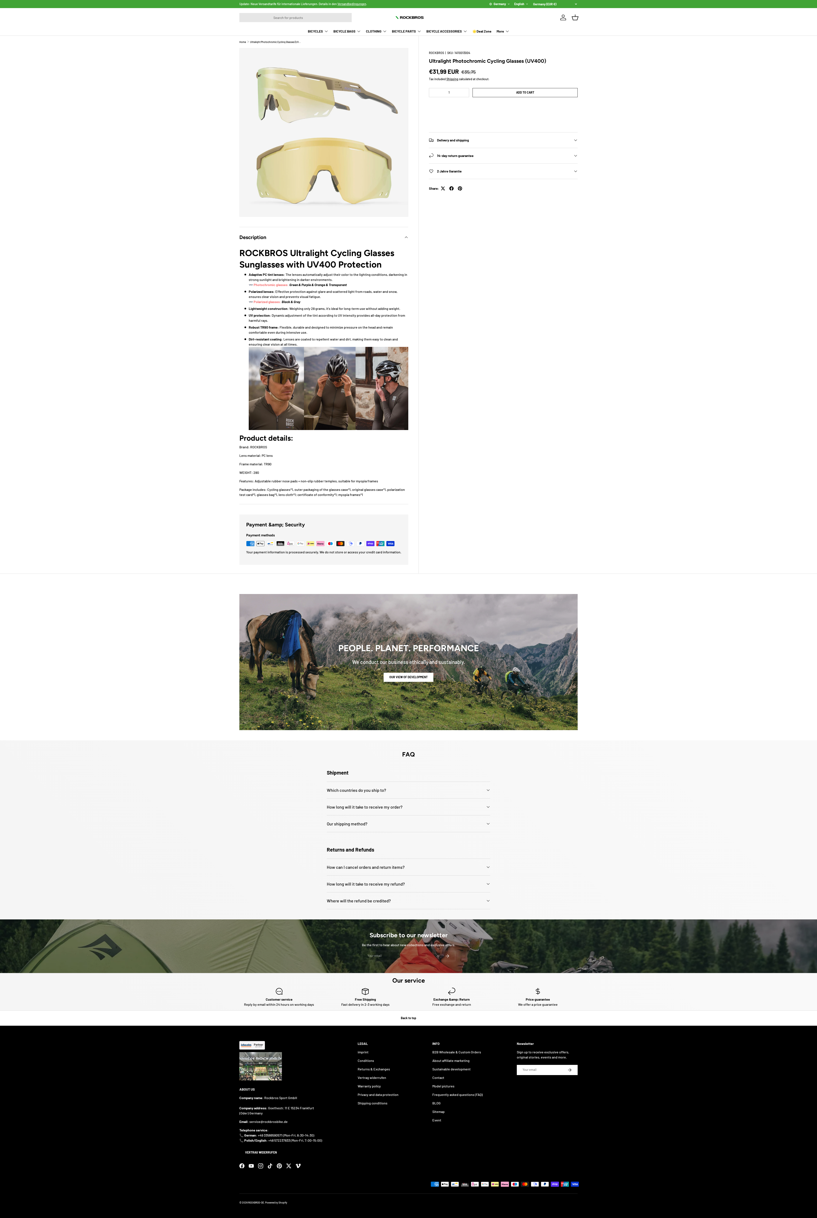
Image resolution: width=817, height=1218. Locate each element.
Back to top (408, 1018)
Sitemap (438, 1112)
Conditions (366, 1060)
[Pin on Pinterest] (460, 188)
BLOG (436, 1103)
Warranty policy (369, 1086)
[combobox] (295, 17)
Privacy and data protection (378, 1095)
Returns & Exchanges (374, 1069)
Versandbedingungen (351, 4)
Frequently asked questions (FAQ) (457, 1095)
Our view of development (408, 677)
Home (242, 41)
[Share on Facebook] (451, 188)
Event (436, 1120)
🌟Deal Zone (481, 31)
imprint (363, 1052)
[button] (503, 105)
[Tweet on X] (443, 188)
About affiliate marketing (451, 1060)
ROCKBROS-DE (256, 1202)
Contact (438, 1078)
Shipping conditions (372, 1103)
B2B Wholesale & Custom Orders (456, 1052)
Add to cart (525, 92)
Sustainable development (451, 1069)
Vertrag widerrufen (261, 1152)
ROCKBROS (436, 53)
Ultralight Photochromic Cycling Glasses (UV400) (275, 41)
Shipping (452, 79)
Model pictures (443, 1086)
